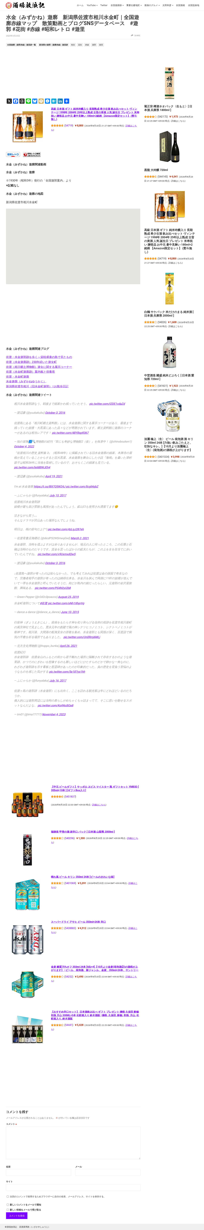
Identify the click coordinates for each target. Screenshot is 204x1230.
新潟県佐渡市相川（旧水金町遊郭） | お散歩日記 (37, 386)
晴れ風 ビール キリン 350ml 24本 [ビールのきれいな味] (82, 876)
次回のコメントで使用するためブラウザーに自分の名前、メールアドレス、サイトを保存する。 (58, 1196)
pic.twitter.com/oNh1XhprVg (66, 603)
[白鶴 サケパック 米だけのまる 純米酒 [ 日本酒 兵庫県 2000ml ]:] (169, 289)
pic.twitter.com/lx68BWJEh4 (32, 467)
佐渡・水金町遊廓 (17, 376)
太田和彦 (166, 5)
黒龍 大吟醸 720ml (156, 170)
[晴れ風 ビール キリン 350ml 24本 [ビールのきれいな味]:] (27, 895)
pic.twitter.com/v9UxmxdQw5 (56, 554)
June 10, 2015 (70, 612)
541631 (162, 385)
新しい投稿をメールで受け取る (25, 1209)
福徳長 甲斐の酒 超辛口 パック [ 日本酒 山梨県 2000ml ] (83, 831)
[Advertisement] (73, 73)
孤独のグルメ (151, 5)
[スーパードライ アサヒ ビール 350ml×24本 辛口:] (27, 940)
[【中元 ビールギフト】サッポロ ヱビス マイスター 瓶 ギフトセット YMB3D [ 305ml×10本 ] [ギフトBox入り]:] (27, 805)
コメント (11, 1124)
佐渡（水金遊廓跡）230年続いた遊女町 (31, 362)
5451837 (70, 796)
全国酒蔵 (180, 5)
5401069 (70, 883)
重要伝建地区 (133, 5)
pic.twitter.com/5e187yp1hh (67, 671)
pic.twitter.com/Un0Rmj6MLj (81, 637)
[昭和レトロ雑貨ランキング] (31, 156)
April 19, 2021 (53, 476)
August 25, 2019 (68, 596)
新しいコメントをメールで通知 (25, 1204)
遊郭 (94, 45)
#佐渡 (43, 603)
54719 (68, 125)
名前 (8, 1166)
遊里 (101, 45)
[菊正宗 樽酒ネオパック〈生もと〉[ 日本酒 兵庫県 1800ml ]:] (169, 83)
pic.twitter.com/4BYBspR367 (70, 432)
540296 (69, 838)
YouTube (91, 5)
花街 (80, 45)
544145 (162, 176)
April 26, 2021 (68, 645)
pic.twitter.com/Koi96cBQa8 (55, 705)
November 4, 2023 (53, 714)
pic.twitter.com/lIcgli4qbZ (82, 486)
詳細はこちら (99, 804)
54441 (68, 1025)
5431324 (163, 456)
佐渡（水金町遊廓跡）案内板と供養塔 (30, 371)
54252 (68, 976)
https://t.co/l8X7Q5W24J (49, 486)
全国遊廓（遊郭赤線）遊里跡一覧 (21, 45)
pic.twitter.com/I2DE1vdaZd (107, 403)
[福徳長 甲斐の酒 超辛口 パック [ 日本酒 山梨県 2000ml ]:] (27, 850)
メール (78, 1166)
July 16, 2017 (57, 680)
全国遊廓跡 (116, 5)
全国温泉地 (193, 5)
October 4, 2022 (24, 446)
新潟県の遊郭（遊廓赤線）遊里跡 (53, 45)
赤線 (87, 45)
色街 (73, 45)
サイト (9, 1181)
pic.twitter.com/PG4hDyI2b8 (53, 588)
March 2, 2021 (80, 538)
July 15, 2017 (57, 495)
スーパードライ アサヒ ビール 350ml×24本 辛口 (78, 921)
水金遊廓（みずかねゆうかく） (26, 381)
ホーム (80, 5)
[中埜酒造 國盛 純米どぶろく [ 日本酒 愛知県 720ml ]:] (169, 353)
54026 (162, 322)
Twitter (103, 5)
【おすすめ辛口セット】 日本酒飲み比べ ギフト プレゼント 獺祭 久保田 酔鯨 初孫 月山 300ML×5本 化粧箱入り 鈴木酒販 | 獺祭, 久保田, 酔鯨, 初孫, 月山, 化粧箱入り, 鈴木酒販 (95, 1015)
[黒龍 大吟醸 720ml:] (169, 147)
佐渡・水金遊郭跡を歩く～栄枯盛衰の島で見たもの (39, 357)
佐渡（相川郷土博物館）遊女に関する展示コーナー (39, 367)
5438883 (70, 928)
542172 (162, 116)
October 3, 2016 (55, 412)
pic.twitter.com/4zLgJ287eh (66, 529)
